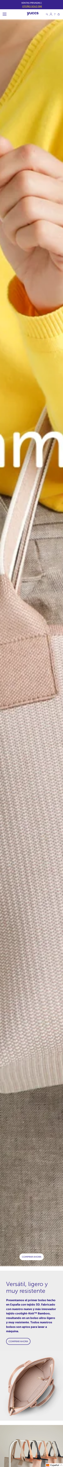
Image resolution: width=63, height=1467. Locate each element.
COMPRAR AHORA (31, 1256)
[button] (54, 1465)
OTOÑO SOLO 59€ (32, 6)
